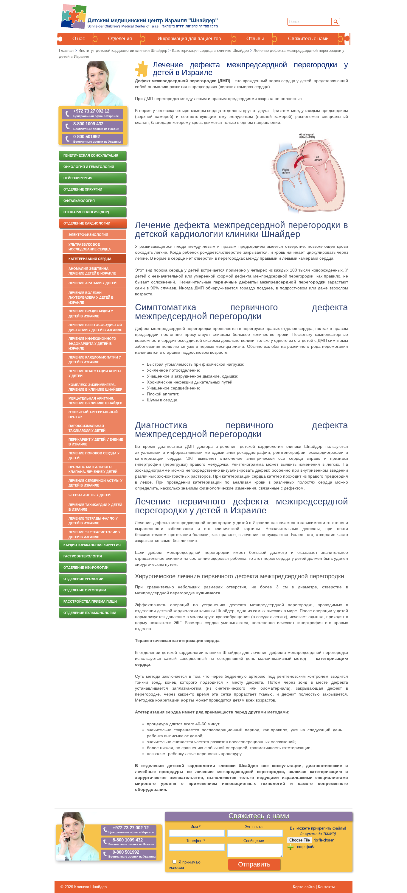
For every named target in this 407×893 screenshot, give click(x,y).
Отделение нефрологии (85, 567)
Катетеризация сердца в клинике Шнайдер (210, 50)
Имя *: (196, 827)
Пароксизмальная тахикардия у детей (87, 428)
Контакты (326, 887)
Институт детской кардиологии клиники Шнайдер (122, 50)
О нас (78, 38)
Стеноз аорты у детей (90, 495)
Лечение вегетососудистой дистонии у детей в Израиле (95, 327)
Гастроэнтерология (82, 556)
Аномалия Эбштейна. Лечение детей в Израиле (92, 271)
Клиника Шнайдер (90, 887)
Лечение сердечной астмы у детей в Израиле (95, 483)
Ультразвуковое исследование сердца (90, 247)
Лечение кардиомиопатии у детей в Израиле (95, 360)
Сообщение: (254, 841)
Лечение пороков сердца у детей (94, 455)
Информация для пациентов (189, 38)
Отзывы (255, 38)
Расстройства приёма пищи (90, 601)
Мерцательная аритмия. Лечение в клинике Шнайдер (95, 401)
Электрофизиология (88, 234)
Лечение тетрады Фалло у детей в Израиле (93, 521)
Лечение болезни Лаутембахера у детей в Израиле (91, 297)
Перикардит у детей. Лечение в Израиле (96, 442)
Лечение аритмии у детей (92, 283)
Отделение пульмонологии (89, 613)
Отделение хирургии (82, 189)
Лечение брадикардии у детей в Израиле (91, 313)
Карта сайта (304, 887)
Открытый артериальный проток (93, 414)
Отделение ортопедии (84, 590)
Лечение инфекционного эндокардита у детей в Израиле (92, 343)
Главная (66, 50)
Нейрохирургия (77, 178)
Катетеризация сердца (90, 259)
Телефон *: (196, 841)
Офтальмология (79, 200)
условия (176, 867)
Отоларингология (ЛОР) (86, 212)
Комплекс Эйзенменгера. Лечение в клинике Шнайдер (95, 387)
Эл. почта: (254, 827)
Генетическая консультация (90, 155)
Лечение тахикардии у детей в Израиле (95, 507)
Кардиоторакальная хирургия (92, 545)
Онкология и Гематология (88, 167)
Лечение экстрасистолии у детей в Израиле (94, 534)
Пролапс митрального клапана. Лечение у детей (93, 469)
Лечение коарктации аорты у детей (95, 373)
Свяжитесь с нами (308, 38)
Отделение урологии (83, 579)
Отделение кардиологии (86, 223)
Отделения (120, 38)
